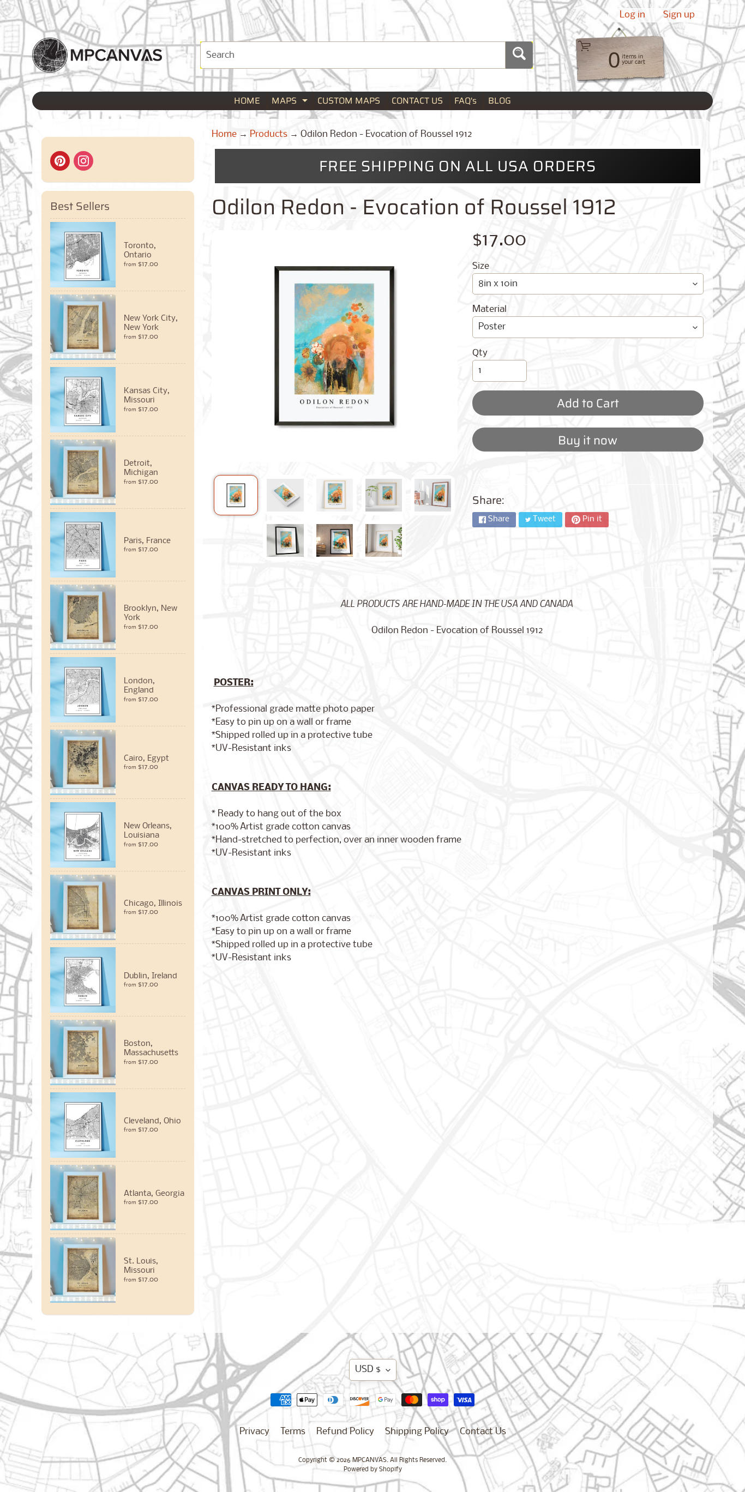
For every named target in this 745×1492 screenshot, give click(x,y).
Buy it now (587, 440)
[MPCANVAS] (97, 66)
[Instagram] (83, 161)
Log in (632, 15)
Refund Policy (345, 1432)
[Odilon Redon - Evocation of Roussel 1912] (236, 495)
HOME (247, 100)
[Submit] (519, 55)
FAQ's (465, 100)
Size (480, 266)
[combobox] (353, 55)
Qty (480, 353)
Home (224, 134)
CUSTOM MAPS (348, 100)
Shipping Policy (417, 1432)
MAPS (291, 102)
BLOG (499, 100)
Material (489, 309)
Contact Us (483, 1432)
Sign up (679, 15)
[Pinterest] (60, 161)
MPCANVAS (369, 1460)
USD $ (368, 1369)
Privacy (254, 1432)
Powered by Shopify (373, 1469)
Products (268, 134)
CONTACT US (417, 100)
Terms (292, 1432)
